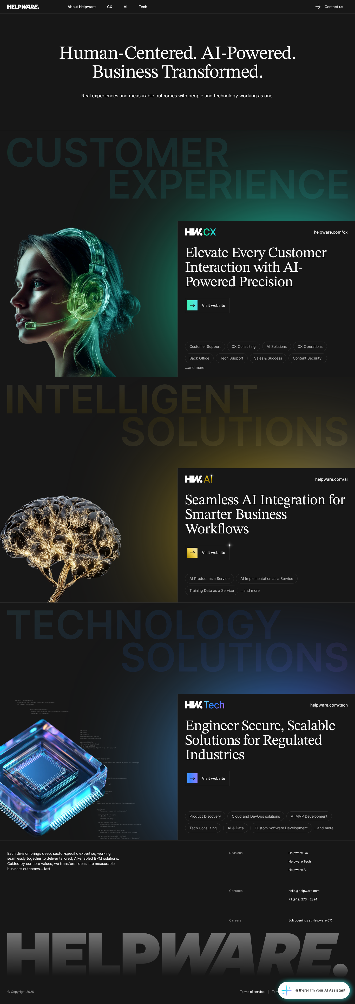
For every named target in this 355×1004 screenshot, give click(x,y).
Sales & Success (268, 358)
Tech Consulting (203, 828)
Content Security (308, 358)
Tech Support (231, 358)
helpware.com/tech (329, 705)
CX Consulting (244, 346)
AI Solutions (277, 346)
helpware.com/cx (331, 232)
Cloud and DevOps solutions (256, 816)
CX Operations (310, 346)
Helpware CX (298, 853)
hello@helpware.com (304, 891)
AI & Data (236, 828)
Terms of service (252, 992)
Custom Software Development (281, 828)
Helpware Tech (299, 861)
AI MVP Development (309, 816)
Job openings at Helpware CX (310, 920)
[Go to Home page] (29, 6)
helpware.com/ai (331, 479)
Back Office (199, 358)
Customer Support (205, 346)
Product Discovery (205, 816)
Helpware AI (297, 870)
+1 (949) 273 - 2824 (302, 899)
